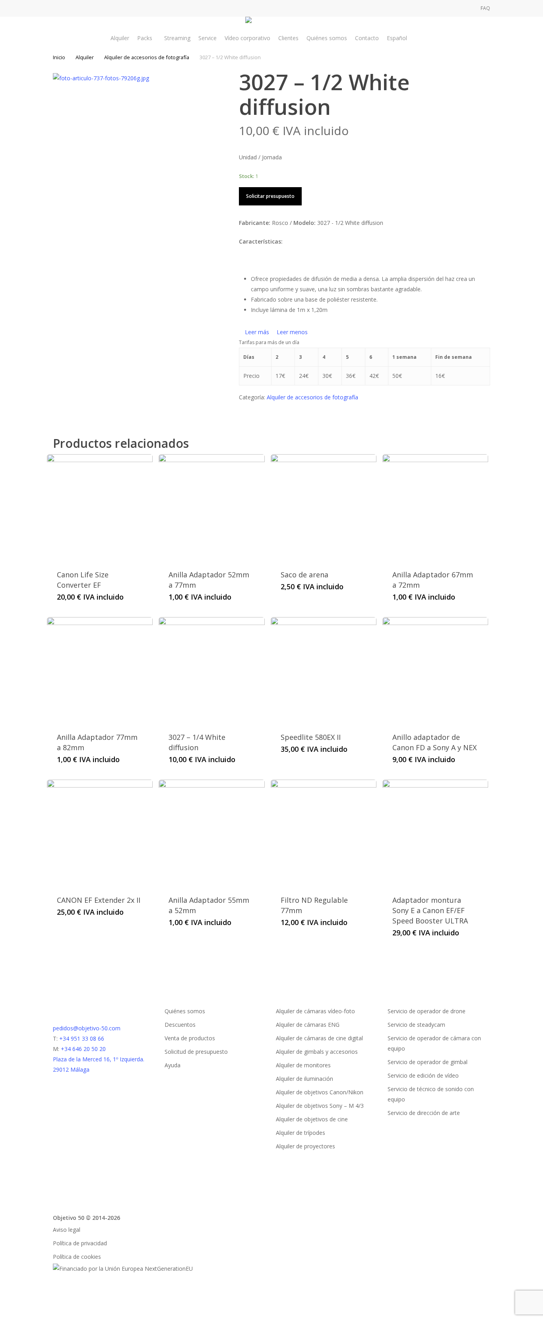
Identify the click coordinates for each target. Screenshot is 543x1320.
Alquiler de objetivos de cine (312, 1119)
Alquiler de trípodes (300, 1132)
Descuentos (180, 1024)
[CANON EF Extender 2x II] (100, 832)
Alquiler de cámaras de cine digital (319, 1038)
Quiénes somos (185, 1011)
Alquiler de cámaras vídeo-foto (315, 1011)
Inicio (59, 57)
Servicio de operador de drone (426, 1011)
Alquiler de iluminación (304, 1078)
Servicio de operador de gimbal (427, 1062)
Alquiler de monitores (303, 1065)
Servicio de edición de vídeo (423, 1075)
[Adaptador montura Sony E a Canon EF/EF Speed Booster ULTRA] (435, 832)
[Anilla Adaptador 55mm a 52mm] (211, 832)
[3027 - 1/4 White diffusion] (211, 670)
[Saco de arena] (323, 507)
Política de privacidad (80, 1243)
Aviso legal (66, 1229)
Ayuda (172, 1065)
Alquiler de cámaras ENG (307, 1024)
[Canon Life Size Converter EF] (100, 507)
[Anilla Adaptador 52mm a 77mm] (211, 507)
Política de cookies (77, 1256)
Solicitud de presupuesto (196, 1051)
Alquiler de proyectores (305, 1146)
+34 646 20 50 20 (83, 1049)
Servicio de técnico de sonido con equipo (431, 1094)
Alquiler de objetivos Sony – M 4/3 (320, 1105)
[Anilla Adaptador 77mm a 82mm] (100, 670)
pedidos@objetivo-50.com (86, 1028)
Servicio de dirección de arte (424, 1113)
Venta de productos (190, 1038)
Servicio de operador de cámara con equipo (434, 1043)
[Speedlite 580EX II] (323, 670)
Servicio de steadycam (416, 1024)
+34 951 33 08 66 (81, 1038)
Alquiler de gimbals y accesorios (317, 1051)
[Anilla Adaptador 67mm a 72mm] (435, 507)
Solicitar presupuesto (270, 196)
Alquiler (85, 57)
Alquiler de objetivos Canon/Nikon (319, 1092)
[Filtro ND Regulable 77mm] (323, 832)
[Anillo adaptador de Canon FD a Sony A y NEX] (435, 670)
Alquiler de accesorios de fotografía (146, 57)
